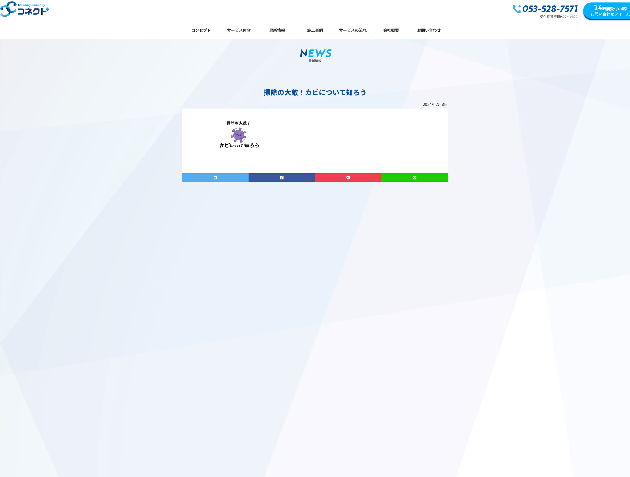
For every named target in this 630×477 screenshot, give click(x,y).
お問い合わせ (429, 30)
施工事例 (315, 30)
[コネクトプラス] (24, 10)
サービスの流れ (353, 30)
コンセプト (201, 30)
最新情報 (277, 30)
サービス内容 (239, 30)
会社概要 (391, 30)
